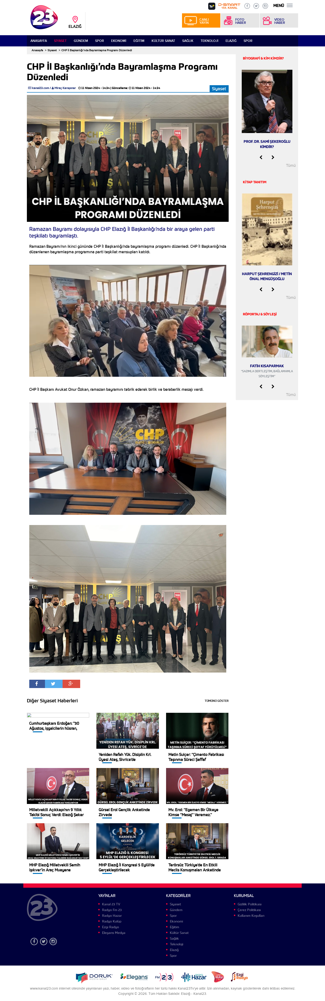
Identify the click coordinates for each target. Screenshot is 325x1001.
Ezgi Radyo (110, 927)
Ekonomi (118, 41)
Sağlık (187, 41)
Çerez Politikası (249, 910)
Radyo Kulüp (111, 921)
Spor (99, 41)
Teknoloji (209, 41)
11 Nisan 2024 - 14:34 (95, 88)
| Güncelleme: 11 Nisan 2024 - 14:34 (135, 88)
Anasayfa (38, 41)
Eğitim (138, 41)
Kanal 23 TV (111, 904)
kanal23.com (40, 88)
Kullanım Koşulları (251, 915)
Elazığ (231, 41)
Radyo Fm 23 (112, 910)
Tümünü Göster (217, 701)
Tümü (291, 165)
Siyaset (60, 41)
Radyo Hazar (112, 915)
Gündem (81, 41)
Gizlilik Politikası (249, 904)
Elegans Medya (113, 933)
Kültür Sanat (163, 41)
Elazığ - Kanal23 (193, 994)
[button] (260, 157)
